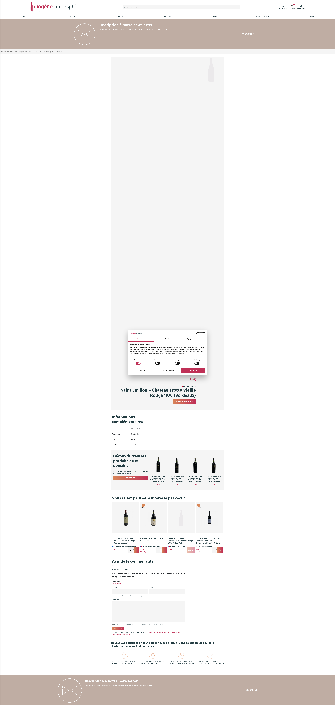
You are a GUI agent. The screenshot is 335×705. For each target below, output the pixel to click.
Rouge (21, 52)
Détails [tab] (167, 339)
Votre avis (116, 599)
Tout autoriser (192, 370)
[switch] (157, 363)
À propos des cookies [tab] (193, 339)
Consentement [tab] (141, 339)
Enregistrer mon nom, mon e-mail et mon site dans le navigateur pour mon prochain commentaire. (139, 624)
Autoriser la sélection (167, 370)
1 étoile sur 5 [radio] (113, 583)
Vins (16, 52)
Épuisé (190, 550)
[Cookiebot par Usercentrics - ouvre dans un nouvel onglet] (197, 333)
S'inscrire (248, 34)
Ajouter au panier (185, 402)
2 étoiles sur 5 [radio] (115, 583)
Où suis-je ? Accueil (7, 52)
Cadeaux (311, 17)
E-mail (151, 588)
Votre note (116, 581)
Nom (114, 588)
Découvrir (130, 478)
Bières (215, 17)
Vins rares (72, 17)
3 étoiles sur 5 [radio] (117, 583)
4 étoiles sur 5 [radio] (119, 583)
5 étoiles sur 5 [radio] (121, 583)
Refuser (142, 370)
